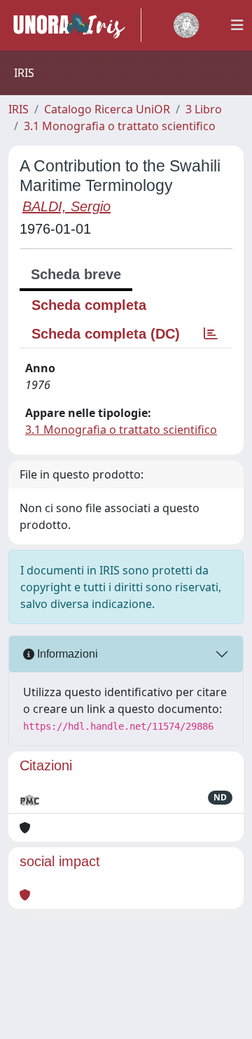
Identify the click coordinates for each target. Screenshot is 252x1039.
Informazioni (66, 654)
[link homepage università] (186, 25)
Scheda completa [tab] (88, 305)
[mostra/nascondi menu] (237, 25)
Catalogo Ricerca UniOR (107, 109)
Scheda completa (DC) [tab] (105, 333)
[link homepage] (74, 25)
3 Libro (204, 109)
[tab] (211, 333)
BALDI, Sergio (66, 206)
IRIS (18, 109)
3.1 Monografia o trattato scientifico (120, 126)
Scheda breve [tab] (76, 274)
